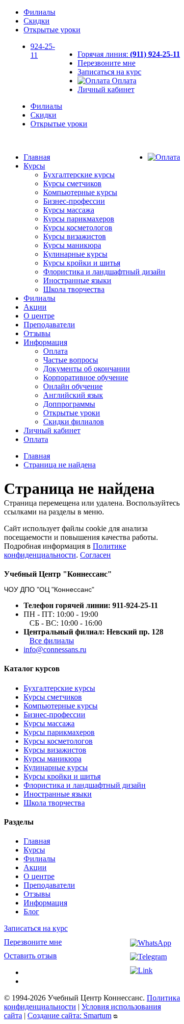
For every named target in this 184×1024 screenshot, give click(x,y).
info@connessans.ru (55, 649)
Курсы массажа (68, 210)
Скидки (37, 21)
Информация (45, 342)
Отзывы (37, 333)
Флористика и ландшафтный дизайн (104, 272)
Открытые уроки (52, 29)
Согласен (95, 555)
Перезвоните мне (106, 63)
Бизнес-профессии (74, 201)
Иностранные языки (77, 280)
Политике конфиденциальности (65, 550)
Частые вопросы (70, 360)
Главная (37, 157)
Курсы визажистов (74, 236)
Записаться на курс (109, 72)
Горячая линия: (129, 54)
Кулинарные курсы (75, 254)
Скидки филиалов (73, 421)
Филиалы (39, 12)
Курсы (34, 166)
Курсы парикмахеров (78, 219)
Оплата (123, 80)
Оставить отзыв (30, 955)
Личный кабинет (106, 89)
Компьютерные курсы (80, 192)
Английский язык (73, 395)
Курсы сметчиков (72, 183)
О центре (39, 316)
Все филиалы (51, 640)
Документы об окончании (86, 369)
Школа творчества (74, 289)
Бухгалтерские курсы (79, 175)
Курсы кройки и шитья (81, 263)
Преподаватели (49, 324)
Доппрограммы (69, 404)
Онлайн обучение (73, 386)
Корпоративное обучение (85, 377)
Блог (31, 911)
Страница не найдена (60, 465)
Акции (35, 307)
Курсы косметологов (77, 227)
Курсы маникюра (72, 245)
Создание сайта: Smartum (69, 1015)
